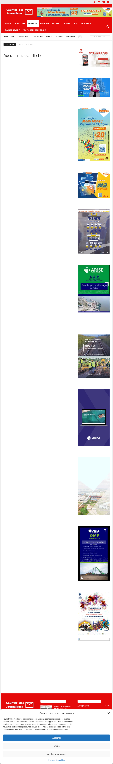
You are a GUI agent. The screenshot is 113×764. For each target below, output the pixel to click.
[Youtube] (108, 2)
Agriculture (23, 37)
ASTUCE (49, 37)
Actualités (20, 23)
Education (86, 23)
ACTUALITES (9, 37)
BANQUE (59, 37)
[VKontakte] (103, 2)
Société (55, 23)
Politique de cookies (56, 760)
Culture (66, 23)
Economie (44, 23)
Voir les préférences (56, 754)
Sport (75, 23)
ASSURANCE (38, 37)
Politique (32, 23)
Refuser (56, 746)
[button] (108, 713)
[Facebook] (90, 2)
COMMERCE (70, 37)
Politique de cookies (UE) (34, 30)
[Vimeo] (99, 2)
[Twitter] (94, 2)
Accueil (8, 23)
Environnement (12, 30)
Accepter (56, 738)
